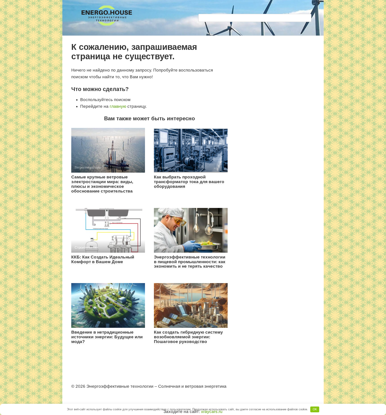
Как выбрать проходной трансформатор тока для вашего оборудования (189, 182)
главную (118, 106)
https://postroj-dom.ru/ (89, 394)
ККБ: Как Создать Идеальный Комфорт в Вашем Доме (102, 259)
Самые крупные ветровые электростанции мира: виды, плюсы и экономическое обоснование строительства (102, 184)
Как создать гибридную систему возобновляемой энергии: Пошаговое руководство (188, 337)
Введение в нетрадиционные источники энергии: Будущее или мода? (107, 337)
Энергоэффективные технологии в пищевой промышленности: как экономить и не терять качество (189, 262)
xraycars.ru (211, 411)
